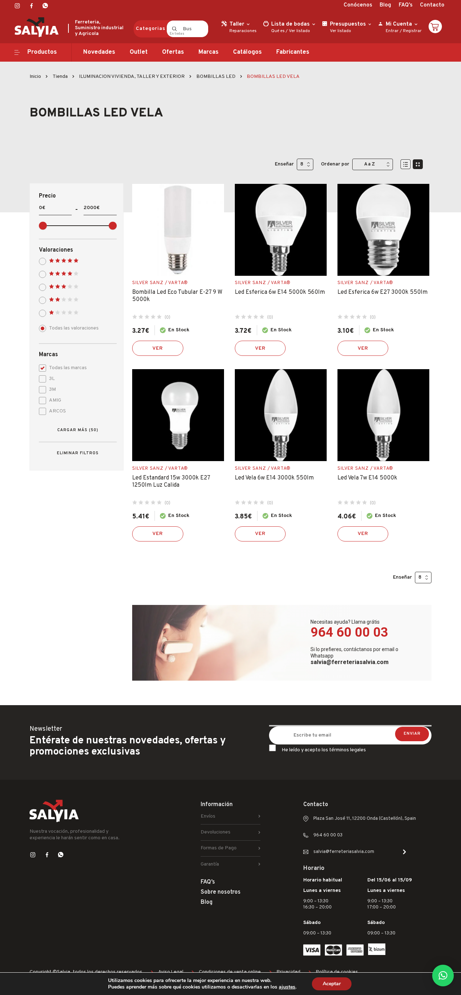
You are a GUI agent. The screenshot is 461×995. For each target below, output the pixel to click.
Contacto (432, 5)
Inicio (35, 77)
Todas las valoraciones (74, 328)
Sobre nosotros (221, 892)
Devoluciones (215, 832)
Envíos (208, 816)
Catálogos (247, 52)
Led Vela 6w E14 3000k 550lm (274, 478)
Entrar (392, 31)
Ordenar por (335, 164)
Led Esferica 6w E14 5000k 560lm (280, 292)
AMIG (55, 400)
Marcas (208, 52)
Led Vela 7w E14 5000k (367, 478)
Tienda (60, 77)
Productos (42, 52)
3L (52, 379)
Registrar (412, 31)
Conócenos (358, 5)
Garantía (210, 864)
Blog (385, 5)
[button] (443, 975)
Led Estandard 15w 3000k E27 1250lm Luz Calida (171, 481)
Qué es (278, 31)
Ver (157, 348)
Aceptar (332, 983)
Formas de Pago (219, 848)
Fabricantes (292, 52)
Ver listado (299, 31)
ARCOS (57, 411)
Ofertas (173, 52)
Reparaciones (242, 31)
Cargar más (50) (77, 430)
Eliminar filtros (78, 453)
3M (52, 389)
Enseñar (284, 164)
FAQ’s (405, 5)
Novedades (99, 52)
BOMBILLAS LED (216, 77)
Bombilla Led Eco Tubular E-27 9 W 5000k (177, 296)
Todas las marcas (68, 368)
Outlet (139, 52)
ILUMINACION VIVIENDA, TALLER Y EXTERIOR (132, 77)
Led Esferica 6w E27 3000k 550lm (382, 292)
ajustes (287, 987)
